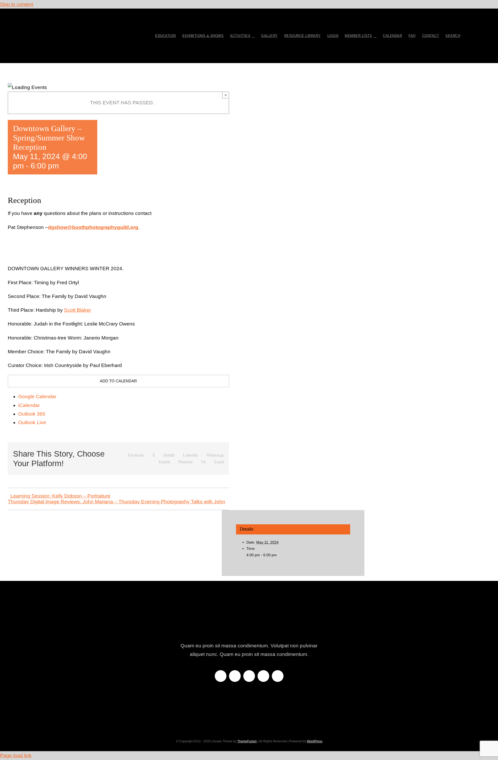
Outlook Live (32, 422)
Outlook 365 (31, 414)
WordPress (314, 741)
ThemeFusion (247, 741)
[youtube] (263, 676)
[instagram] (249, 676)
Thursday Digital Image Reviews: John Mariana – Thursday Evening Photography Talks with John (116, 501)
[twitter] (235, 676)
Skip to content (16, 4)
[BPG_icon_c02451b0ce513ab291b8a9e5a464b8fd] (82, 19)
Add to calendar (118, 381)
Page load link (16, 755)
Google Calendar (37, 396)
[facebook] (220, 676)
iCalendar (29, 405)
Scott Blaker (77, 310)
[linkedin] (277, 676)
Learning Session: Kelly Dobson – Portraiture (60, 496)
